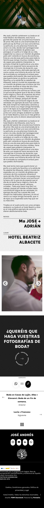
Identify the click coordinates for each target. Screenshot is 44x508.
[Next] (38, 283)
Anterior (22, 400)
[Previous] (5, 283)
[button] (22, 384)
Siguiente (22, 413)
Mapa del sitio (5, 479)
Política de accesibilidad (8, 477)
